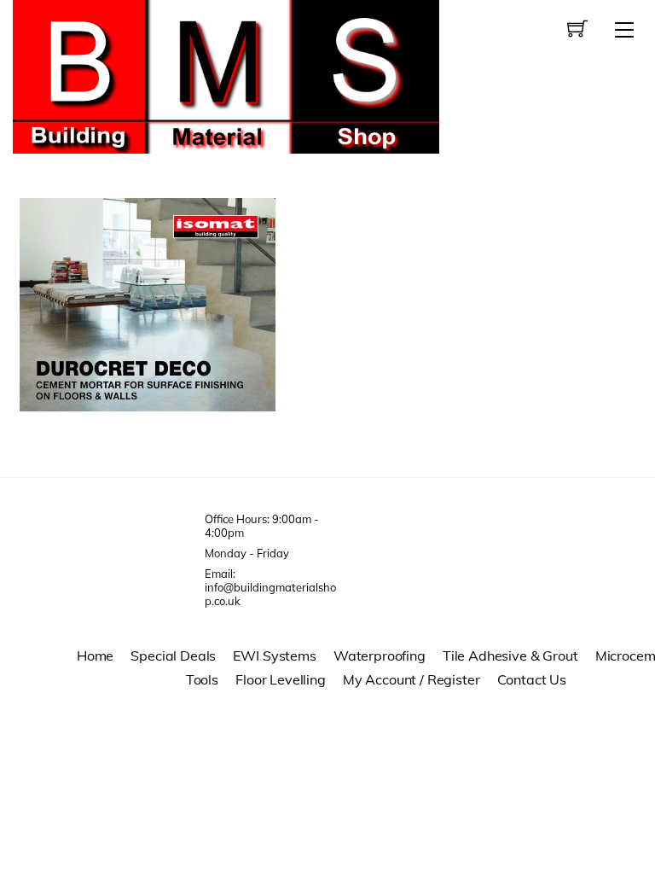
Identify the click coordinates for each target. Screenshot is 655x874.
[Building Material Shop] (226, 75)
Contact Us (531, 679)
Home (95, 655)
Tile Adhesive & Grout (510, 655)
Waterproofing (379, 655)
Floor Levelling (280, 679)
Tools (202, 679)
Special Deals (173, 655)
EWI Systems (274, 655)
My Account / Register (411, 679)
